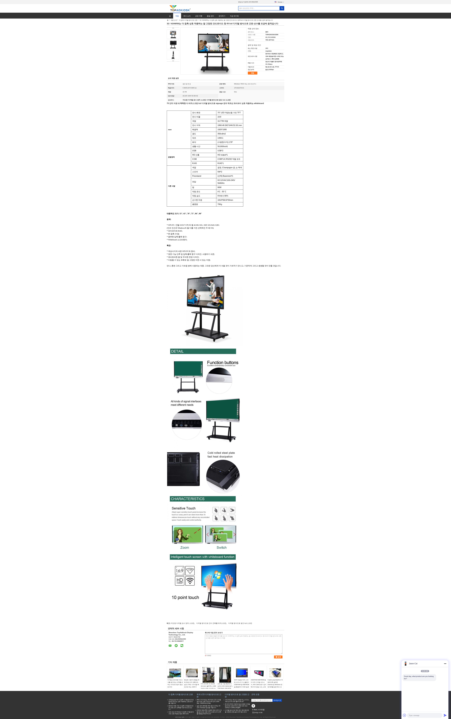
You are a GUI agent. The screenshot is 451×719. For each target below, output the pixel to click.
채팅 (252, 73)
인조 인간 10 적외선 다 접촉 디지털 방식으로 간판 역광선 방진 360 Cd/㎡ (181, 713)
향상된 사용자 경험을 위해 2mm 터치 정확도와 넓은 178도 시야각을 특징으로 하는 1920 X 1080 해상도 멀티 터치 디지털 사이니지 (191, 685)
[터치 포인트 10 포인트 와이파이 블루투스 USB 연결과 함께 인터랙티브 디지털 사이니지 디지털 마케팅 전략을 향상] (208, 675)
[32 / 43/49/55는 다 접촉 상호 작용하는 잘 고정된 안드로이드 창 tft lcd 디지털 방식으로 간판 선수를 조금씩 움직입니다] (173, 34)
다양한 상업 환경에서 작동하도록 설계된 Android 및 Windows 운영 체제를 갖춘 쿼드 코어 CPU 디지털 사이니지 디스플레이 (275, 685)
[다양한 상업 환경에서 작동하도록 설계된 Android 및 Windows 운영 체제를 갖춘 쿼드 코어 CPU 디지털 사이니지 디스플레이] (275, 673)
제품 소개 (174, 20)
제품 (177, 16)
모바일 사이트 (258, 712)
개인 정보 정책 (179, 717)
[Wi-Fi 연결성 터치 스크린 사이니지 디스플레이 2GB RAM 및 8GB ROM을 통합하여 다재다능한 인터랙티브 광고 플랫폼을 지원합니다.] (242, 673)
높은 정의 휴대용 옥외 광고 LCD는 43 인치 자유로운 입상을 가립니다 (208, 706)
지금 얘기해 (234, 16)
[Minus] (445, 663)
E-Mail (254, 710)
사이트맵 (261, 710)
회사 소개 (187, 16)
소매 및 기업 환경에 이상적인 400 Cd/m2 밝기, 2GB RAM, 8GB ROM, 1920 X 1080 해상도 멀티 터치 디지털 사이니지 (225, 688)
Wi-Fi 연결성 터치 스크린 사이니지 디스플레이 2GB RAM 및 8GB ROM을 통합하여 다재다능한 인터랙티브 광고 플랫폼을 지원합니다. (241, 685)
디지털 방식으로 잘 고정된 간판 (237, 695)
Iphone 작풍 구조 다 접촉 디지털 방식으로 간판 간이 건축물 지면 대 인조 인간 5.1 (181, 707)
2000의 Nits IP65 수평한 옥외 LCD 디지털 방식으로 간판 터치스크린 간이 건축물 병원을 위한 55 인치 (209, 712)
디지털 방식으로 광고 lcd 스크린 (240, 623)
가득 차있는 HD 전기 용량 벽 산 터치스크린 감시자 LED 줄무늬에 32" (237, 700)
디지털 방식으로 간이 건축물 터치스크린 (211, 623)
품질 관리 (210, 16)
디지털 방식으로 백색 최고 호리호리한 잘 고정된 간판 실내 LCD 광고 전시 (237, 711)
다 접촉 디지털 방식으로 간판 (188, 20)
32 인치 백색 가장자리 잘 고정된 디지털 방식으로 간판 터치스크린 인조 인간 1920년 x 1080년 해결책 (237, 705)
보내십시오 (277, 700)
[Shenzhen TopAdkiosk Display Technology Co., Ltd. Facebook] (253, 706)
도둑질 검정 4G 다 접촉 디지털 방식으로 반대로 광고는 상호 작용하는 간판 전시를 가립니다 (181, 701)
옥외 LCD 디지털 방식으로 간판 (209, 695)
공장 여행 (198, 16)
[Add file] (404, 715)
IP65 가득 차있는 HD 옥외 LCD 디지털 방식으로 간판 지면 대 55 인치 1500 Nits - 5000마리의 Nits (209, 701)
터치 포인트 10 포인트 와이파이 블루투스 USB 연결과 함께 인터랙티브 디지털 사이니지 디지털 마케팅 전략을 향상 (208, 688)
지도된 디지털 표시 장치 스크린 (182, 623)
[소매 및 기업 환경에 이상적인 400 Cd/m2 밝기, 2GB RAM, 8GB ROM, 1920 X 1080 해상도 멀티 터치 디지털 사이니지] (225, 675)
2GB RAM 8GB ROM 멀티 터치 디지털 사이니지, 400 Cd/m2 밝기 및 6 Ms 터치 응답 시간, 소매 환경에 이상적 (258, 684)
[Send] (445, 715)
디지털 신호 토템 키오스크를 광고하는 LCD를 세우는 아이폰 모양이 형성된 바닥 (175, 683)
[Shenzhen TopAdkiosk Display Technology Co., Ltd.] (180, 8)
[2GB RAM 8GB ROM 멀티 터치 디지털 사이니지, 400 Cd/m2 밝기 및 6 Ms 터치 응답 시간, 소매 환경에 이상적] (258, 673)
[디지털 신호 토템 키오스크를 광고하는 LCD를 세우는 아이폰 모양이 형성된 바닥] (175, 673)
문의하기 (222, 16)
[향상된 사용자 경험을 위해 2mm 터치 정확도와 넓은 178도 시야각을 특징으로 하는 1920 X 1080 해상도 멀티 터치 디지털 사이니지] (192, 673)
